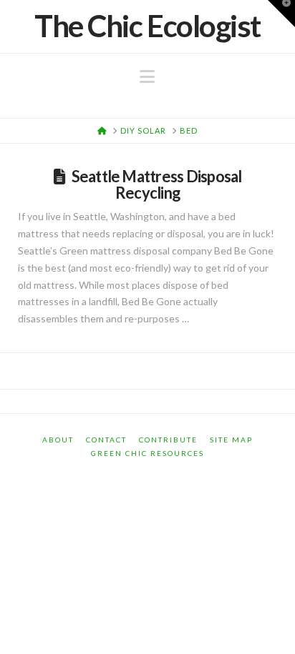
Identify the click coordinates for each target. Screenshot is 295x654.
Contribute (168, 439)
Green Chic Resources (147, 453)
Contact (106, 439)
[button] (147, 76)
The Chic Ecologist (147, 26)
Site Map (231, 439)
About (58, 439)
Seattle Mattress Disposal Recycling (157, 184)
